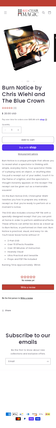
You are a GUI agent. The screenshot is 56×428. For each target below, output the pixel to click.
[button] (5, 13)
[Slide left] (22, 81)
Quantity (6, 124)
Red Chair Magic (23, 424)
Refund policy (12, 394)
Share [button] (8, 310)
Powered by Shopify (39, 424)
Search (9, 376)
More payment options (28, 154)
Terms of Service (14, 388)
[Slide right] (34, 81)
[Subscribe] (47, 361)
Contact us (11, 382)
